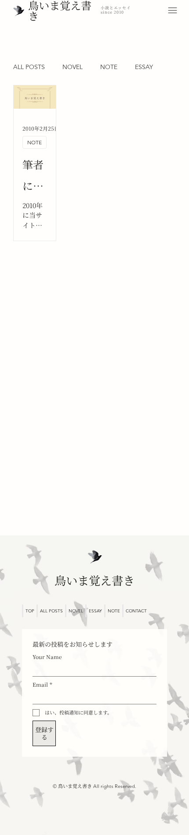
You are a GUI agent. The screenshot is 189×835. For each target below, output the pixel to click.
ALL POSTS (29, 67)
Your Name (47, 656)
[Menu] (172, 10)
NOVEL (72, 67)
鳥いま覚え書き (94, 580)
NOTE (108, 67)
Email (42, 684)
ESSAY (144, 67)
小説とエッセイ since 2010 (116, 10)
